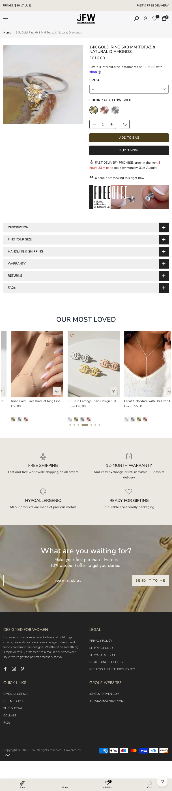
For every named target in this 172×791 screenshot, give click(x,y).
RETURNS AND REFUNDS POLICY (112, 669)
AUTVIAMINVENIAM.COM (106, 701)
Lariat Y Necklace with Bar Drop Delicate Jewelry (37, 401)
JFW (6, 755)
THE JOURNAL (13, 708)
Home (7, 32)
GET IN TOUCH (13, 701)
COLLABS (10, 716)
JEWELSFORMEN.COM (104, 694)
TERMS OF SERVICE (102, 655)
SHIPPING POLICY (101, 648)
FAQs (6, 723)
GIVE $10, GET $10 (15, 694)
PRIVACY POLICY (100, 641)
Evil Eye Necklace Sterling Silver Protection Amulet (95, 401)
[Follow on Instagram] (14, 669)
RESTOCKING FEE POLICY (106, 662)
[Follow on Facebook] (5, 669)
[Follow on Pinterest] (22, 669)
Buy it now (129, 150)
